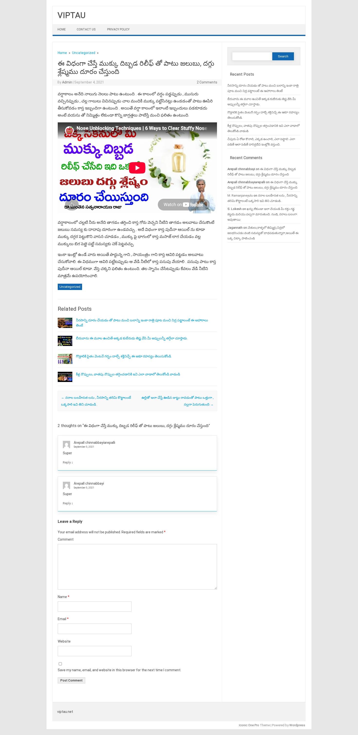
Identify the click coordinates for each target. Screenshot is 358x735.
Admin (67, 82)
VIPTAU (71, 15)
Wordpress (297, 725)
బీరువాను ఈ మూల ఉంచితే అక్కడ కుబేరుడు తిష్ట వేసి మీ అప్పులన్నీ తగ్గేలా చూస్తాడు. (132, 338)
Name (63, 597)
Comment (66, 539)
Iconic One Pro (249, 725)
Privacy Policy (118, 29)
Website (64, 641)
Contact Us (86, 29)
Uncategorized (69, 287)
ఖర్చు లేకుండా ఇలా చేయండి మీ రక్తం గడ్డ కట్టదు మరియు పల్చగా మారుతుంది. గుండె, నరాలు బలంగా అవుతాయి (262, 214)
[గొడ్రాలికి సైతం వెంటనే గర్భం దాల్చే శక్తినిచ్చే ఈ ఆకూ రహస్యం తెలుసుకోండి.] (65, 366)
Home (61, 29)
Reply (67, 462)
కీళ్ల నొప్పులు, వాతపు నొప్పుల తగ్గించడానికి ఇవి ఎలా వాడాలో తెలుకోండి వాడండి (128, 374)
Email (63, 619)
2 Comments (207, 82)
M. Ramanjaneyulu (240, 195)
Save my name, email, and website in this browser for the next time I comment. (119, 670)
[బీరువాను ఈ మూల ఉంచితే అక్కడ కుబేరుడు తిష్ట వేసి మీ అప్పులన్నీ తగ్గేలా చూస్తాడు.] (65, 348)
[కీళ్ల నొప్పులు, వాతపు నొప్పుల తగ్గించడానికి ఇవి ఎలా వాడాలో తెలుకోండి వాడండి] (65, 384)
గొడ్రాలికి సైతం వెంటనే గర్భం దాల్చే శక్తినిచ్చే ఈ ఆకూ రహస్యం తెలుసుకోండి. (124, 356)
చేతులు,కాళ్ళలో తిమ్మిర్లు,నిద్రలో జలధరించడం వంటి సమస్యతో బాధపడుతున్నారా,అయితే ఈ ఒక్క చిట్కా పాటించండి (263, 233)
